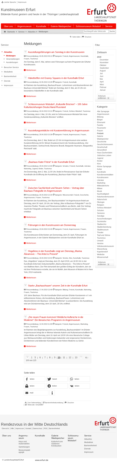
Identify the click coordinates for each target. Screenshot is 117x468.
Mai (101, 79)
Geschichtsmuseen (105, 144)
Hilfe (12, 428)
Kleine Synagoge (104, 166)
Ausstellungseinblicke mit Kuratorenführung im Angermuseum (58, 130)
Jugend (100, 158)
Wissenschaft (102, 257)
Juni (101, 76)
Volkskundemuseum (105, 246)
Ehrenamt (101, 122)
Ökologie (101, 202)
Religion (100, 205)
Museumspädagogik (24, 451)
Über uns (8, 26)
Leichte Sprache (10, 2)
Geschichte (101, 142)
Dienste (87, 449)
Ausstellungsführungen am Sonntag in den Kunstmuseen (56, 52)
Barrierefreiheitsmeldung (54, 403)
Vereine (100, 243)
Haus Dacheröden (104, 153)
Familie (100, 125)
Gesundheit (102, 150)
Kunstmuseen (102, 177)
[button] (34, 379)
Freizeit (100, 133)
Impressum (22, 2)
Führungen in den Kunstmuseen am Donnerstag (52, 225)
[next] (80, 357)
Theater (100, 232)
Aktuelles (88, 439)
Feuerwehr (101, 128)
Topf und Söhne (103, 235)
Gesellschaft (102, 147)
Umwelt (100, 241)
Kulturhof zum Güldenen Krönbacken (57, 443)
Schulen (100, 210)
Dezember (104, 60)
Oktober (103, 65)
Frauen (100, 131)
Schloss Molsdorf (104, 208)
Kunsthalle (41, 26)
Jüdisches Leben (104, 155)
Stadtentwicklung (104, 227)
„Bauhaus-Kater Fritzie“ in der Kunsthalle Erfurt (51, 161)
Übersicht (5, 428)
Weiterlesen (31, 70)
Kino (99, 164)
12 (70, 357)
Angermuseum (24, 26)
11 (64, 357)
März (102, 84)
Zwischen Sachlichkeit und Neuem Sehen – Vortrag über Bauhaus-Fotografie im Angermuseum (54, 189)
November (104, 62)
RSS (45, 428)
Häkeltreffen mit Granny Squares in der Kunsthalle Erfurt (56, 78)
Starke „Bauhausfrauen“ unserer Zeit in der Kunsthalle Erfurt (57, 285)
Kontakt (28, 428)
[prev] (28, 357)
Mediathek (88, 442)
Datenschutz (37, 428)
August (103, 71)
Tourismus (101, 238)
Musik (99, 191)
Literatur (100, 180)
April (102, 82)
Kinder (100, 161)
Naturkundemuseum (105, 197)
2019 (99, 57)
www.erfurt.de (41, 460)
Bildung (100, 117)
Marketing (101, 183)
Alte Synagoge (103, 111)
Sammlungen (24, 447)
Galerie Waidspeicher (61, 26)
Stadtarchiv (101, 224)
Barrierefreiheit (54, 428)
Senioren (101, 213)
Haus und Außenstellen (24, 442)
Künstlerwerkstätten (105, 175)
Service (108, 26)
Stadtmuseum (102, 230)
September (104, 68)
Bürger (100, 120)
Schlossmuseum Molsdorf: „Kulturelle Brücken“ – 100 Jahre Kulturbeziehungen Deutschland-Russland (55, 105)
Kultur (99, 169)
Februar (103, 87)
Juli (101, 73)
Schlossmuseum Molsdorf (88, 26)
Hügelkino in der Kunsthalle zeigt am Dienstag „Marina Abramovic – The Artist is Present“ (53, 252)
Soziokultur (101, 221)
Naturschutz (102, 199)
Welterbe (101, 254)
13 (76, 357)
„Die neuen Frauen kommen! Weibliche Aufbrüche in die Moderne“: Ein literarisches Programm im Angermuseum (53, 318)
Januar (103, 90)
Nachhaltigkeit (103, 194)
